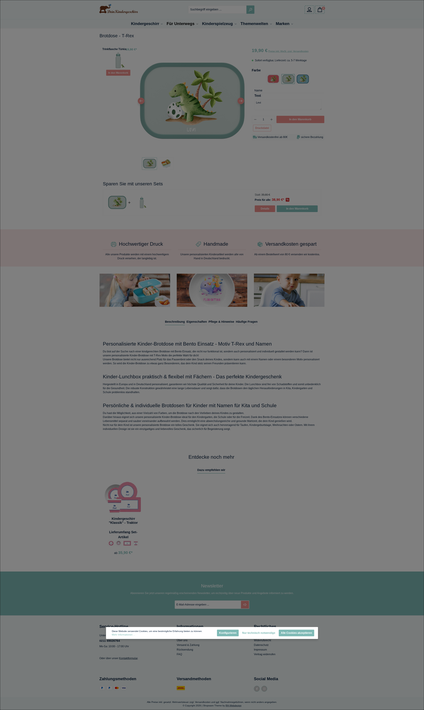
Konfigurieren (228, 632)
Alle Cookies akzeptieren (296, 632)
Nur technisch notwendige (258, 632)
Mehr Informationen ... (123, 634)
